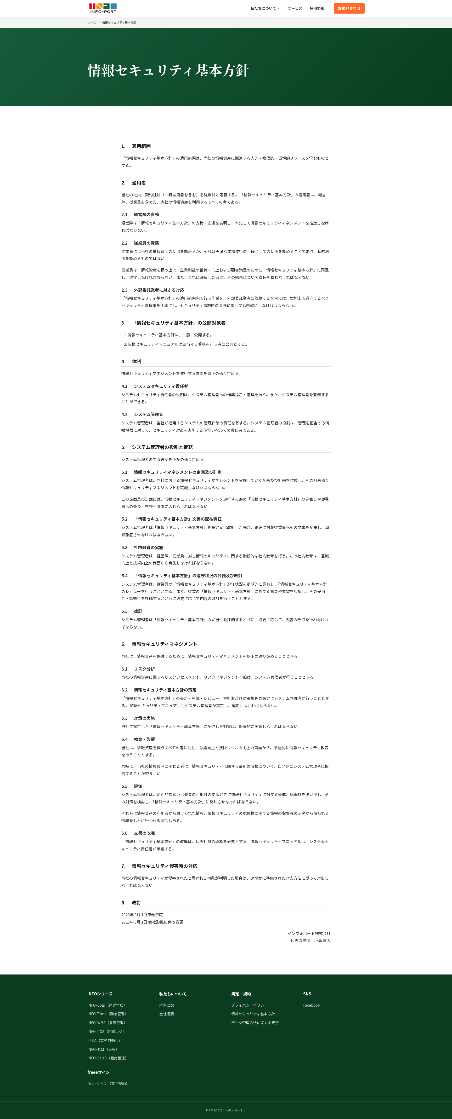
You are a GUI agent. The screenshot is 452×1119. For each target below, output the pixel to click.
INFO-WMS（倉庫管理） (107, 1022)
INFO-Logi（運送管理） (107, 1005)
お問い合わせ (349, 8)
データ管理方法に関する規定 (255, 1022)
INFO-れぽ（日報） (103, 1049)
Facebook (311, 1005)
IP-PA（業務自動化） (104, 1040)
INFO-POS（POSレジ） (106, 1031)
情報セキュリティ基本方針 (253, 1013)
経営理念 (166, 1005)
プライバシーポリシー (249, 1005)
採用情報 (317, 8)
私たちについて (263, 8)
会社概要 (166, 1013)
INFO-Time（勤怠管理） (107, 1013)
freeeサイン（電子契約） (108, 1083)
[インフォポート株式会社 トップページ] (102, 8)
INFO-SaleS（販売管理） (108, 1057)
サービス (295, 8)
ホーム (91, 22)
